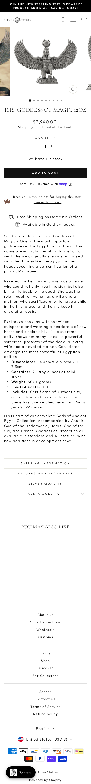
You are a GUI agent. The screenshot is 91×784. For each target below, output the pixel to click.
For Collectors (46, 675)
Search (45, 691)
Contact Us (46, 699)
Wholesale (45, 629)
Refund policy (45, 714)
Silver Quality (45, 483)
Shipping (25, 127)
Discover (46, 668)
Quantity (45, 137)
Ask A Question (45, 493)
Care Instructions (45, 622)
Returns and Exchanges (45, 473)
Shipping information (45, 463)
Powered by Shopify (45, 780)
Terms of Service (45, 706)
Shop (45, 660)
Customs (45, 637)
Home (45, 653)
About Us (45, 614)
